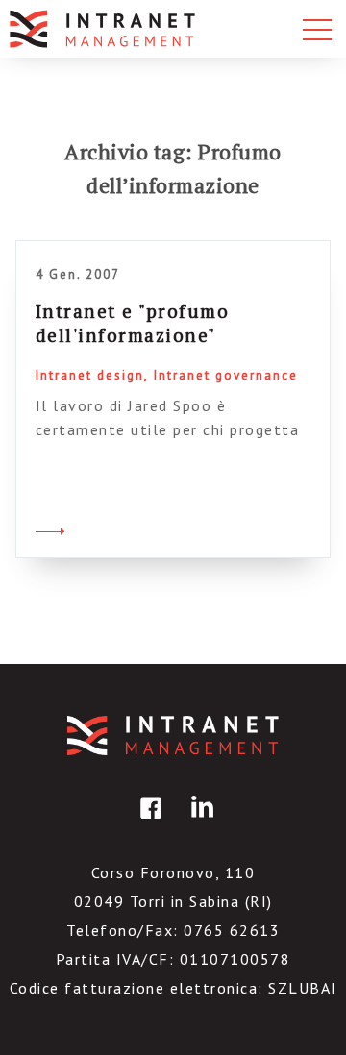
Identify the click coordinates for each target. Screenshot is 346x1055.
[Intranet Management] (104, 29)
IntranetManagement (173, 735)
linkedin (199, 822)
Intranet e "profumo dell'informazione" (133, 323)
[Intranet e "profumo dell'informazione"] (50, 528)
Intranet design (90, 375)
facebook (148, 822)
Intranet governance (226, 375)
